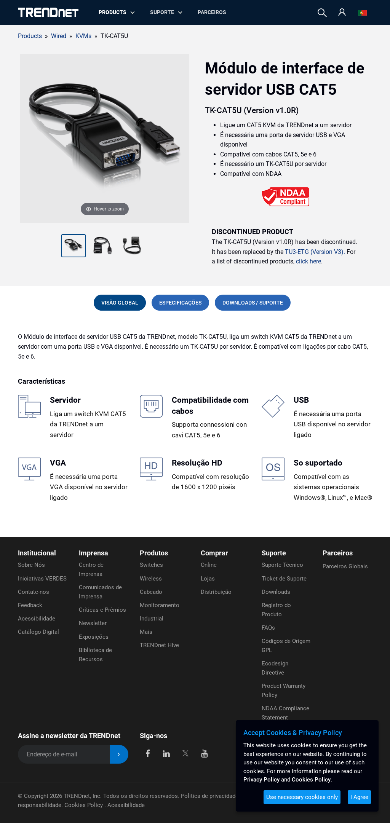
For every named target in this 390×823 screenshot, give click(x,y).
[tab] (120, 303)
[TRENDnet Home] (48, 12)
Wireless (151, 578)
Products (30, 36)
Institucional (37, 553)
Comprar (214, 553)
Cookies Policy (84, 805)
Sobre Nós (31, 564)
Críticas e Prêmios (102, 609)
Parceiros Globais (345, 566)
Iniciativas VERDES (42, 578)
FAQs (268, 627)
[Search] (322, 12)
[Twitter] (185, 753)
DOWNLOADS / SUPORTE (252, 303)
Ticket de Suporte (284, 578)
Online (209, 564)
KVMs (83, 36)
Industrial (151, 618)
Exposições (94, 636)
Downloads (276, 592)
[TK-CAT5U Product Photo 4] (132, 246)
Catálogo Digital (38, 631)
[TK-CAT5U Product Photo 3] (102, 246)
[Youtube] (204, 753)
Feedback (30, 605)
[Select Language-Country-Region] (362, 12)
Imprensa (93, 553)
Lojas (208, 578)
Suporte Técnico (282, 564)
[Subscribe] (119, 754)
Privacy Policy (261, 779)
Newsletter (93, 623)
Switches (151, 564)
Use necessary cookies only (302, 797)
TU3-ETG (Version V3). (315, 251)
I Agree (359, 797)
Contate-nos (33, 592)
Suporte (162, 12)
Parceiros (212, 12)
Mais (146, 631)
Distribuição (216, 592)
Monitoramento (159, 605)
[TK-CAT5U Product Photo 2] (73, 246)
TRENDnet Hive (159, 645)
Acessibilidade (36, 618)
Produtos (154, 553)
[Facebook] (147, 753)
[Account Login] (342, 12)
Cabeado (151, 592)
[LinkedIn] (166, 753)
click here (308, 261)
